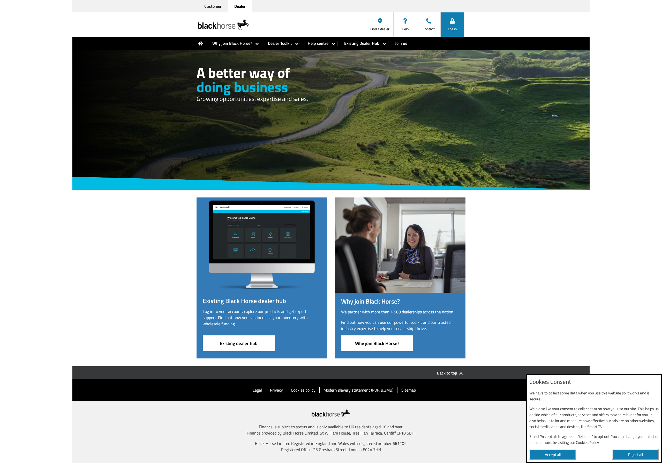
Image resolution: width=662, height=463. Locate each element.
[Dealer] (200, 43)
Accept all (553, 455)
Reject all (635, 455)
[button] (452, 24)
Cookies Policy (587, 442)
